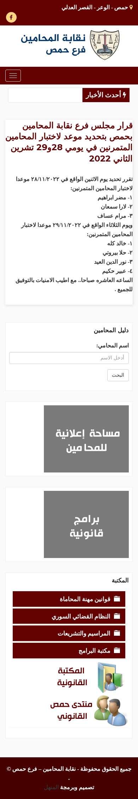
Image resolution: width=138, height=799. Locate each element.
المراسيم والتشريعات (84, 633)
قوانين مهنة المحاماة (85, 599)
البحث (118, 375)
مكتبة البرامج (94, 650)
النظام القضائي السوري (81, 616)
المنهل (51, 787)
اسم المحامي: (112, 345)
